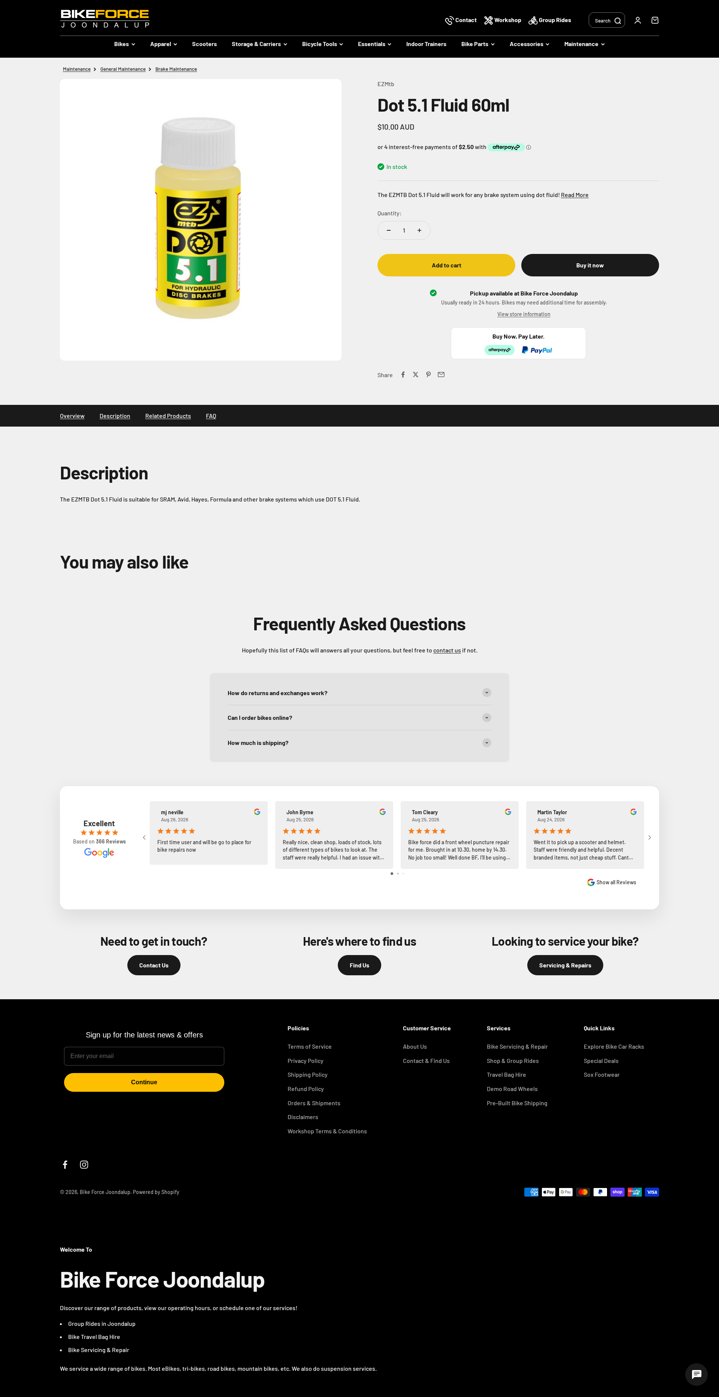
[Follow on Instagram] (84, 1165)
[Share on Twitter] (415, 374)
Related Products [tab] (168, 415)
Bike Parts (474, 43)
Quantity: (389, 212)
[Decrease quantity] (389, 230)
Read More (575, 194)
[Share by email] (441, 374)
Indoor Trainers (426, 43)
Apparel (160, 43)
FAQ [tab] (211, 415)
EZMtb (385, 83)
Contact (466, 19)
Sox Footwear (602, 1074)
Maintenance (581, 43)
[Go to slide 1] (392, 873)
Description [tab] (115, 415)
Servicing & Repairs (565, 965)
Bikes (121, 43)
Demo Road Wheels (512, 1088)
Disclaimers (303, 1116)
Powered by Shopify (156, 1192)
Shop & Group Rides (513, 1060)
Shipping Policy (308, 1074)
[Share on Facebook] (403, 374)
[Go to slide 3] (403, 873)
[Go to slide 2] (398, 874)
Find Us (359, 965)
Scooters (204, 43)
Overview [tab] (72, 415)
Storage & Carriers (256, 43)
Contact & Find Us (426, 1060)
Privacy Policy (306, 1060)
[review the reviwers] (257, 813)
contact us (447, 650)
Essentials (371, 43)
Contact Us (154, 965)
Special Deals (601, 1060)
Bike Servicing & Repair (517, 1046)
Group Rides (554, 19)
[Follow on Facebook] (65, 1165)
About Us (415, 1046)
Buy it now (590, 265)
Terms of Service (310, 1046)
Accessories (526, 43)
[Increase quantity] (419, 230)
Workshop (507, 19)
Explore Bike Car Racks (614, 1046)
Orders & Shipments (314, 1102)
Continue (144, 1082)
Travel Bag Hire (506, 1074)
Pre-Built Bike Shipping (517, 1102)
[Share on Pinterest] (428, 374)
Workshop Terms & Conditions (327, 1130)
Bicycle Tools (319, 43)
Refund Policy (306, 1088)
